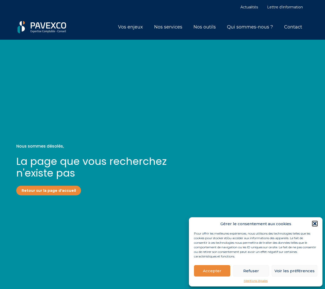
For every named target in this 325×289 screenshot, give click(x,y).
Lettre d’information (285, 7)
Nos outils (204, 27)
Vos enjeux (130, 27)
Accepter (212, 270)
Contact (293, 27)
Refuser (251, 270)
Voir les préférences (294, 270)
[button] (314, 223)
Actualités (249, 7)
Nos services (168, 27)
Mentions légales (256, 281)
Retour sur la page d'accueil (49, 190)
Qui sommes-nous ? (250, 27)
